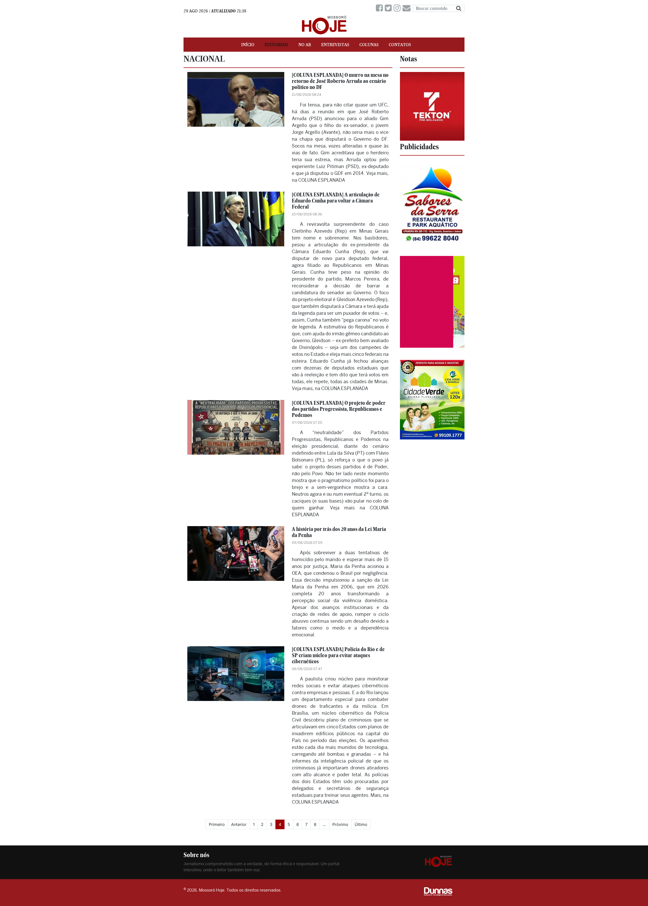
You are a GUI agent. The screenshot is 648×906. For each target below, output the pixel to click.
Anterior (239, 824)
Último (361, 824)
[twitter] (389, 8)
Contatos (400, 44)
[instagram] (398, 8)
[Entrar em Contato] (407, 8)
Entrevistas (335, 44)
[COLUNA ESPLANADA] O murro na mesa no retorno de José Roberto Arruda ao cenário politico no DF (340, 81)
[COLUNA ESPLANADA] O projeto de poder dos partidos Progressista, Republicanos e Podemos (339, 409)
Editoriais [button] (276, 44)
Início (247, 44)
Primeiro (217, 824)
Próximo (340, 824)
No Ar (304, 44)
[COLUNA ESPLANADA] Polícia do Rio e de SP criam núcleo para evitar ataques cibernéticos (338, 655)
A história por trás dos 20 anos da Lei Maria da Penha (339, 532)
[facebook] (380, 8)
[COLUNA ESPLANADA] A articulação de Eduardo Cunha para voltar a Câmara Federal (336, 200)
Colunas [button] (369, 44)
